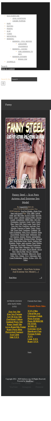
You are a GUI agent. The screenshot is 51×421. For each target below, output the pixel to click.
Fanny (33, 222)
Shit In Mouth (31, 249)
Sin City (29, 252)
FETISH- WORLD (32, 325)
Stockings (24, 254)
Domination (15, 222)
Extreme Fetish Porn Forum (35, 317)
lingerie (22, 237)
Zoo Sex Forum (14, 314)
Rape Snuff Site (14, 324)
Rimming (27, 247)
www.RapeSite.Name (15, 327)
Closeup (38, 218)
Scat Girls (14, 334)
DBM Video (29, 220)
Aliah (11, 216)
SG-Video (15, 249)
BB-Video (20, 216)
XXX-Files (33, 311)
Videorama (33, 256)
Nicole (29, 241)
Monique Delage (29, 239)
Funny (33, 228)
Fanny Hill (18, 224)
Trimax (21, 256)
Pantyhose (13, 245)
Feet (20, 226)
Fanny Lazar (27, 224)
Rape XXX (33, 341)
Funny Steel (18, 230)
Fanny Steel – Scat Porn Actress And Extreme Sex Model (25, 198)
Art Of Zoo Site (14, 317)
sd (10, 249)
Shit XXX (14, 337)
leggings (16, 237)
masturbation (36, 237)
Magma (28, 237)
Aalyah (37, 213)
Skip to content (8, 69)
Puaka (12, 247)
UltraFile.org (34, 313)
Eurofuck (22, 222)
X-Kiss (31, 258)
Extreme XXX (35, 329)
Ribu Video (19, 247)
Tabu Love (32, 254)
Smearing (13, 254)
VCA (27, 256)
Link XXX (33, 339)
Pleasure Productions (33, 245)
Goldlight (34, 230)
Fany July (14, 226)
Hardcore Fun (34, 331)
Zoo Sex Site (14, 311)
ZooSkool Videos (14, 319)
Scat (32, 247)
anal (15, 216)
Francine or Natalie (23, 228)
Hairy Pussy (26, 232)
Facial (28, 222)
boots (11, 218)
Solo (19, 254)
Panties (18, 243)
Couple (12, 220)
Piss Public (22, 245)
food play (33, 226)
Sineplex (35, 252)
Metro (11, 239)
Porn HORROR (35, 321)
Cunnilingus (20, 220)
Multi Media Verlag (20, 241)
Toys (16, 256)
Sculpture (37, 247)
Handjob (34, 232)
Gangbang (26, 230)
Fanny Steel (36, 224)
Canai (16, 218)
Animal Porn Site (14, 322)
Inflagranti (33, 235)
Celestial (21, 218)
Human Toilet (24, 235)
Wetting (25, 258)
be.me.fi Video (30, 216)
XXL (36, 258)
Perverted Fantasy (14, 332)
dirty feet (37, 220)
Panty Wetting (37, 243)
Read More (13, 278)
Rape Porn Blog (14, 329)
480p (33, 213)
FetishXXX (23, 207)
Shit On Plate (20, 252)
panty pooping (26, 243)
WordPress (29, 381)
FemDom (25, 226)
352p (28, 213)
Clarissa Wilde (30, 218)
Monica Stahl (18, 239)
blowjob (38, 216)
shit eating (22, 249)
